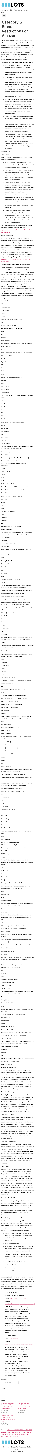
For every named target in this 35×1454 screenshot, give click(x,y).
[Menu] (4, 15)
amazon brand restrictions (16, 1430)
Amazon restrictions (24, 1432)
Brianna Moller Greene (9, 1434)
